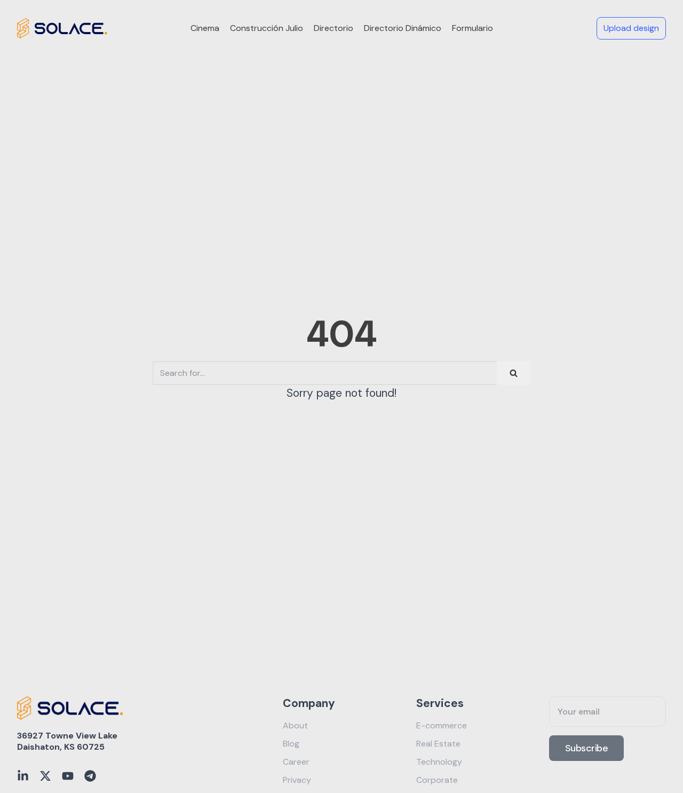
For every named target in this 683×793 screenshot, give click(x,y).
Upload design (631, 28)
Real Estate (438, 743)
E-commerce (441, 725)
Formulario (472, 28)
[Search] (513, 373)
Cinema (204, 28)
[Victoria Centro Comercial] (62, 28)
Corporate (437, 780)
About (295, 725)
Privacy (297, 780)
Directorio (333, 28)
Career (296, 761)
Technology (439, 761)
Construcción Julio (266, 28)
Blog (291, 743)
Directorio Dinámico (402, 28)
